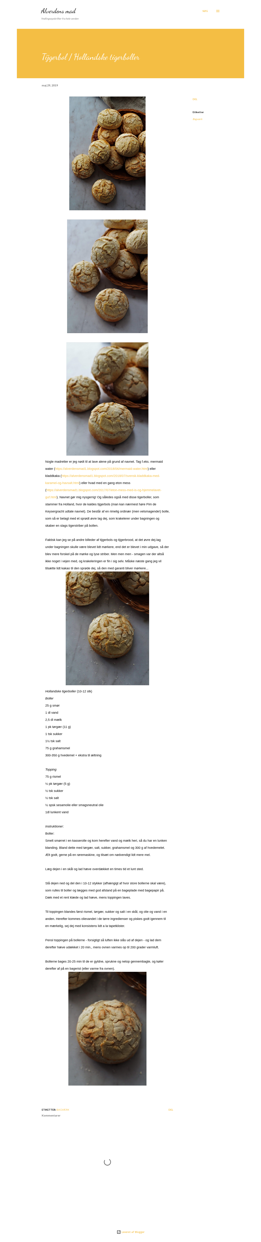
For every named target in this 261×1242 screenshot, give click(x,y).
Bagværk (197, 119)
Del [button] (195, 99)
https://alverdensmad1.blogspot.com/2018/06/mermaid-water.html (101, 469)
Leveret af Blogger (133, 1232)
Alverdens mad (58, 11)
